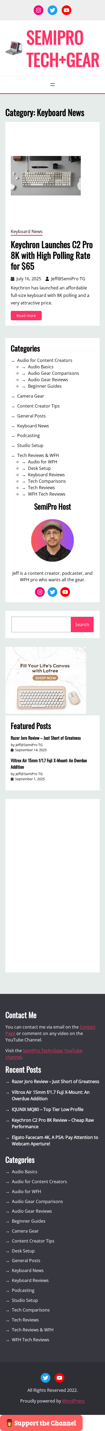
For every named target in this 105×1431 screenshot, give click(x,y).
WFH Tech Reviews (46, 494)
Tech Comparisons (47, 481)
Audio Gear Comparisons (53, 373)
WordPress (73, 1401)
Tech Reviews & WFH (38, 455)
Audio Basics (41, 367)
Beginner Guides (45, 386)
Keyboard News (27, 231)
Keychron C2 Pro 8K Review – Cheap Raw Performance (53, 1123)
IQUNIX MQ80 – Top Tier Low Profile (47, 1109)
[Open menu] (52, 84)
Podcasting (28, 435)
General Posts (31, 416)
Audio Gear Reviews (48, 380)
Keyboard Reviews (46, 475)
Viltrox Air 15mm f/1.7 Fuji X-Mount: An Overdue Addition (49, 763)
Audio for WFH (42, 462)
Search (82, 624)
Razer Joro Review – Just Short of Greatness (46, 738)
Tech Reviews (41, 488)
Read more (29, 316)
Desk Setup (39, 468)
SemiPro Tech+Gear (63, 48)
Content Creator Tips (38, 406)
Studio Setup (30, 445)
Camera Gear (30, 396)
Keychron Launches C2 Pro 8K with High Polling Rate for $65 (52, 255)
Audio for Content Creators (44, 360)
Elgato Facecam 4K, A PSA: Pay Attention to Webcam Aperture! (55, 1140)
